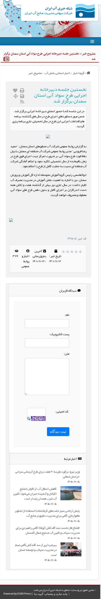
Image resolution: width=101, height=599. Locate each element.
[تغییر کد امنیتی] (29, 419)
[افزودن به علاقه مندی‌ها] (15, 90)
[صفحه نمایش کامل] (15, 96)
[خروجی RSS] (22, 101)
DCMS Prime (24, 593)
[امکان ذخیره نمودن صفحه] (22, 96)
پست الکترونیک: (59, 334)
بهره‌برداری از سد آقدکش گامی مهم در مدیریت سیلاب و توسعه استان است (36, 550)
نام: (67, 314)
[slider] (72, 252)
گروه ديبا (38, 593)
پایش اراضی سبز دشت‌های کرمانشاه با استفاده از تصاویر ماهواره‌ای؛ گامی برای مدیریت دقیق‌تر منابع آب (47, 513)
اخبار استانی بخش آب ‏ (57, 73)
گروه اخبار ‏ (78, 73)
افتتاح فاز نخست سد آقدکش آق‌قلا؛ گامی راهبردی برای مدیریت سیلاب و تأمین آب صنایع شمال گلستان (48, 530)
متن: (66, 353)
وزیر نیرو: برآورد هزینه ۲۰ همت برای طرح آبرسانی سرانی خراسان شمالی (47, 474)
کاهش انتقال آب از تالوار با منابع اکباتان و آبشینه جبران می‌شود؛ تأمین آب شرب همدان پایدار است (35, 493)
